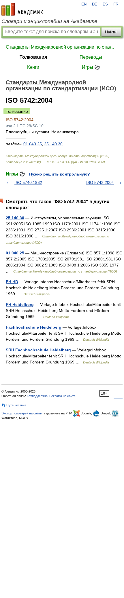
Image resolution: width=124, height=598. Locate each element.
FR (115, 4)
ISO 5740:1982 (28, 182)
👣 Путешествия (13, 405)
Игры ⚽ (91, 67)
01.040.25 (32, 144)
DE (94, 4)
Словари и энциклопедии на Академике (49, 21)
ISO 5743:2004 (100, 182)
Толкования (33, 57)
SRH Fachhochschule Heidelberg (38, 350)
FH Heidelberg (20, 304)
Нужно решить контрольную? (59, 174)
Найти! (111, 32)
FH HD (12, 281)
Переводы (91, 57)
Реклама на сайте (62, 396)
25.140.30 (53, 144)
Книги (33, 67)
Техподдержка (37, 396)
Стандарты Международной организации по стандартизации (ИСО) (62, 47)
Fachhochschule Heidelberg (33, 327)
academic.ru (22, 9)
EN (84, 4)
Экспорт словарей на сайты (21, 413)
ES (105, 4)
